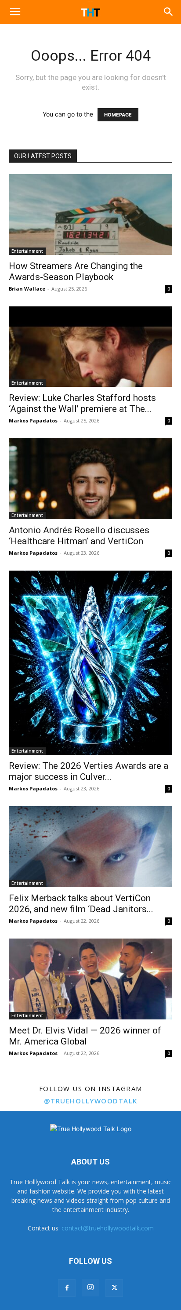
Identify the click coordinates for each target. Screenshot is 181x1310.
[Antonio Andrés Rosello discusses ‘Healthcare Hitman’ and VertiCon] (90, 478)
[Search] (168, 12)
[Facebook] (67, 1288)
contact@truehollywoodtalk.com (108, 1228)
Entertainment (27, 251)
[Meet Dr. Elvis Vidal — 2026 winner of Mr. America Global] (90, 979)
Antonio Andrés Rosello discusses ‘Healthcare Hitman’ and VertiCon (79, 535)
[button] (15, 12)
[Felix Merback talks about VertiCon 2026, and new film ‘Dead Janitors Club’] (90, 846)
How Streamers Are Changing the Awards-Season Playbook (76, 271)
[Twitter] (114, 1288)
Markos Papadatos (33, 420)
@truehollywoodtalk (91, 1100)
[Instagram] (90, 1287)
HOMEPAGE (118, 115)
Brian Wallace (27, 288)
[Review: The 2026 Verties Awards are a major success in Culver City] (90, 663)
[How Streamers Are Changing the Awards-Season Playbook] (90, 214)
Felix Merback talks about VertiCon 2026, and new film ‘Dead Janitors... (81, 903)
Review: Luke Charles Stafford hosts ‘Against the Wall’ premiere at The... (82, 403)
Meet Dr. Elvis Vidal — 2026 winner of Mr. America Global (85, 1036)
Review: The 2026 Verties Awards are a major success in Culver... (88, 771)
